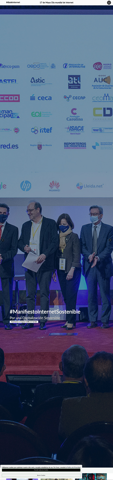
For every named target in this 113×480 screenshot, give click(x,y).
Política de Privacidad (73, 467)
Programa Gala (15, 321)
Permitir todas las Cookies (41, 470)
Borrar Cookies (41, 475)
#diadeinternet (13, 2)
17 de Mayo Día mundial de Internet (56, 3)
